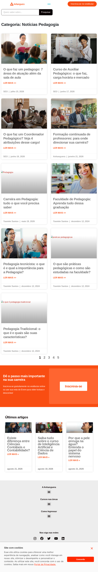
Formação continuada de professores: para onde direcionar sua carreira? (71, 138)
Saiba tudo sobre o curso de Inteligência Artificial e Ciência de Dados (48, 445)
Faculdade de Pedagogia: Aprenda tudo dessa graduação (72, 203)
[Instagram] (35, 538)
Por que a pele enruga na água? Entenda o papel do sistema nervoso (79, 447)
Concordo (80, 559)
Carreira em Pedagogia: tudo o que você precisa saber (21, 203)
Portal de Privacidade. (45, 564)
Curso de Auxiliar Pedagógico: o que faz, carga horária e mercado (71, 73)
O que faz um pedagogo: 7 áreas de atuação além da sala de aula (23, 73)
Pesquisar (45, 12)
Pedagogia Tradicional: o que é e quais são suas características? (21, 333)
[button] (49, 4)
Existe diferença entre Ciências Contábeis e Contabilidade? (18, 444)
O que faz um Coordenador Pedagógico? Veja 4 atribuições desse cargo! (23, 138)
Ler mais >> (9, 83)
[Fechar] (92, 548)
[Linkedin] (63, 538)
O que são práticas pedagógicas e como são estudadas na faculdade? (71, 268)
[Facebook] (42, 538)
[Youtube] (56, 538)
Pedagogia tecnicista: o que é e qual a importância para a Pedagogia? (24, 268)
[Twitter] (49, 538)
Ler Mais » (13, 454)
